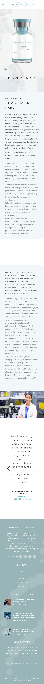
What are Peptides (22, 582)
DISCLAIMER (26, 681)
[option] (22, 464)
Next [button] (35, 468)
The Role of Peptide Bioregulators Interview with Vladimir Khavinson (24, 616)
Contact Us (22, 586)
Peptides (22, 578)
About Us (22, 575)
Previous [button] (8, 468)
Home (22, 571)
